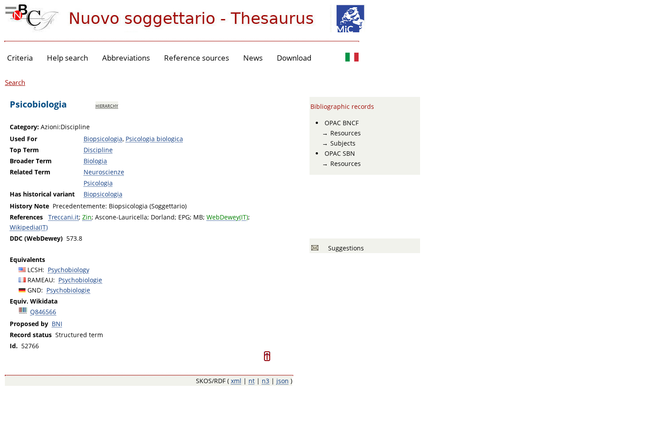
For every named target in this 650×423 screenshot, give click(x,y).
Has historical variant (42, 194)
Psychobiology (68, 269)
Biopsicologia (103, 139)
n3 (265, 381)
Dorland (163, 217)
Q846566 (43, 312)
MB (198, 217)
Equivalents (27, 259)
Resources (345, 133)
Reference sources (196, 58)
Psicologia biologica (154, 139)
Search (15, 82)
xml (236, 381)
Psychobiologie (80, 280)
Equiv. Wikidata (33, 301)
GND (34, 290)
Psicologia (98, 183)
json (282, 381)
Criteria (20, 58)
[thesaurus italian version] (352, 58)
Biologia (95, 161)
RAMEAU (40, 280)
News (253, 58)
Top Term (24, 150)
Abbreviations (126, 58)
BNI (57, 323)
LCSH (34, 269)
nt (252, 381)
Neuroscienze (104, 172)
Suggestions (344, 248)
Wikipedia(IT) (29, 227)
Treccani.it (63, 217)
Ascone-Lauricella (121, 217)
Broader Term (31, 161)
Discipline (98, 150)
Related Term (30, 172)
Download (294, 58)
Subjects (343, 143)
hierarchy (107, 105)
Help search (67, 58)
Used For (23, 139)
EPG (184, 217)
